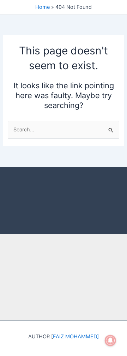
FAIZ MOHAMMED (75, 336)
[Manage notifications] (110, 340)
